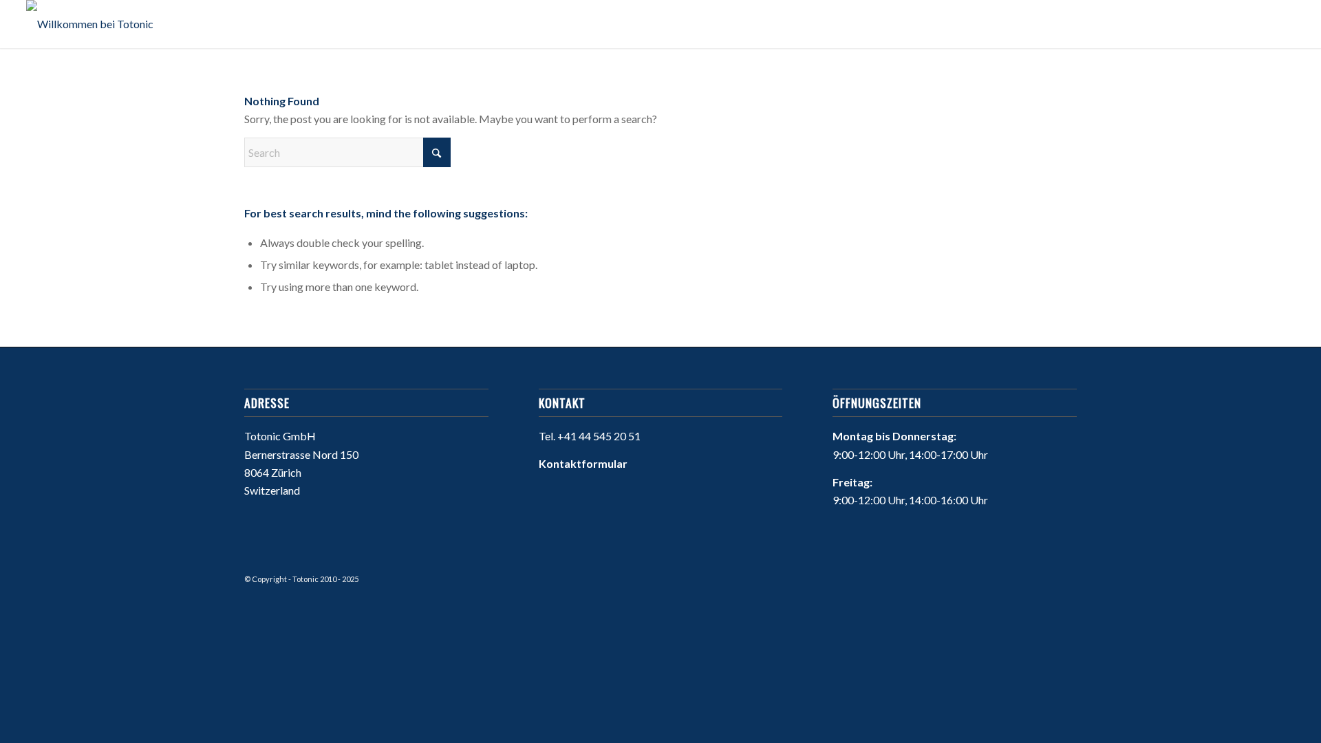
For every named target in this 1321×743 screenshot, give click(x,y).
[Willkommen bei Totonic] (89, 24)
